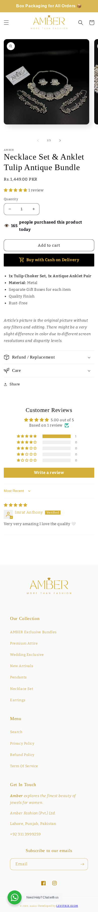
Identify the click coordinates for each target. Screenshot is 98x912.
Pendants (18, 677)
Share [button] (15, 384)
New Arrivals (21, 666)
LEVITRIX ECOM (67, 905)
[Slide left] (37, 140)
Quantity (11, 199)
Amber (34, 906)
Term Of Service (24, 766)
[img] (15, 505)
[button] (6, 22)
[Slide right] (60, 140)
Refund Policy (22, 755)
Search (16, 732)
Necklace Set (21, 689)
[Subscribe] (82, 864)
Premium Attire (24, 643)
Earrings (18, 700)
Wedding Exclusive (27, 655)
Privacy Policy (22, 743)
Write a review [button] (49, 472)
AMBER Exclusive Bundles (33, 632)
